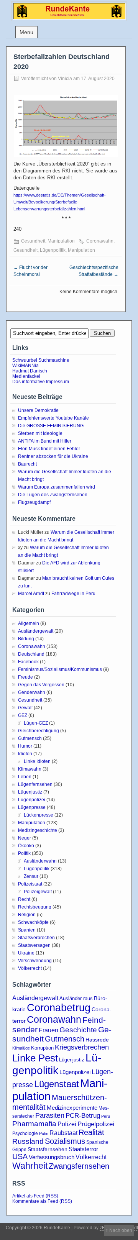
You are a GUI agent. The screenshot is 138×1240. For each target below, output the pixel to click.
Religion (27, 914)
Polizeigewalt (38, 891)
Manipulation (61, 241)
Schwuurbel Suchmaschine (40, 360)
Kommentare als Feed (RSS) (42, 1201)
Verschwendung (35, 960)
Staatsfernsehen (47, 1149)
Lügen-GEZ (36, 723)
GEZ (22, 715)
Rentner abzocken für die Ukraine (53, 456)
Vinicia (65, 78)
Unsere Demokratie (38, 410)
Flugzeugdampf (34, 502)
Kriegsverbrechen (82, 1047)
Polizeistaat (30, 884)
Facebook (28, 661)
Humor (25, 746)
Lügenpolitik (53, 250)
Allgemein (28, 623)
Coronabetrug (58, 1008)
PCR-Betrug (83, 1115)
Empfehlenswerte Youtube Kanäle (53, 418)
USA (20, 1156)
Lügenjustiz (30, 792)
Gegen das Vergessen (41, 684)
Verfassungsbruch (51, 1157)
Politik (24, 853)
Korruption (42, 1048)
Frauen (48, 1030)
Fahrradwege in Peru (73, 593)
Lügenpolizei (31, 799)
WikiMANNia (25, 365)
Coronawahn (99, 241)
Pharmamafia (34, 1124)
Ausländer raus (76, 998)
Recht (24, 899)
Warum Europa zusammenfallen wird (56, 487)
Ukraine (26, 953)
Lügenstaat (56, 1084)
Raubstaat (63, 1132)
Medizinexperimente (72, 1107)
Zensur (31, 876)
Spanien (27, 930)
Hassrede (97, 1040)
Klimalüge (21, 1048)
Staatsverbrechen (36, 937)
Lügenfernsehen (35, 784)
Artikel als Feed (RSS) (35, 1196)
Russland (28, 1141)
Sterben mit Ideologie (40, 433)
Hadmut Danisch (29, 371)
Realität (91, 1132)
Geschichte (78, 1030)
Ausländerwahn (40, 861)
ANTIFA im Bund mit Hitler (44, 441)
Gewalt (25, 707)
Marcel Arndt (31, 593)
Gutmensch (30, 738)
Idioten (25, 753)
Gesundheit (33, 241)
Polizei (67, 1123)
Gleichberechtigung (38, 730)
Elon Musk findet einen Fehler (49, 448)
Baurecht (27, 464)
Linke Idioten (37, 761)
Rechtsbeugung (34, 907)
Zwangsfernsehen (79, 1166)
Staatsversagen (34, 945)
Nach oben (120, 1230)
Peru (105, 1116)
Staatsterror (83, 1149)
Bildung (26, 638)
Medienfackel (26, 376)
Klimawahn (29, 769)
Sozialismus (65, 1141)
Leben (24, 776)
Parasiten (49, 1115)
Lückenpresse (38, 815)
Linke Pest (35, 1058)
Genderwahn (31, 692)
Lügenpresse (32, 807)
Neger (24, 838)
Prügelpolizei (95, 1124)
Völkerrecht (30, 968)
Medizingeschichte (37, 830)
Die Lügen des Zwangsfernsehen (52, 494)
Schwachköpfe (33, 922)
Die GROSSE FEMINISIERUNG (51, 425)
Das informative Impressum (40, 381)
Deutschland (31, 654)
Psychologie (25, 1133)
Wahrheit (30, 1166)
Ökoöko (26, 845)
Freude (25, 677)
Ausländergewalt (35, 631)
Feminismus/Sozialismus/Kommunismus (60, 669)
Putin (43, 1133)
